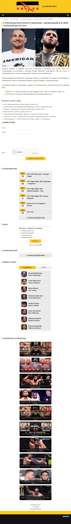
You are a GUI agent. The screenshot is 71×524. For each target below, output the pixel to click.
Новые (44, 267)
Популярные (27, 267)
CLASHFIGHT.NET (49, 6)
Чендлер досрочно (26, 235)
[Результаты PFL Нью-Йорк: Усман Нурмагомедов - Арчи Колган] (35, 430)
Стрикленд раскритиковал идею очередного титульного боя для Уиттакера (25, 114)
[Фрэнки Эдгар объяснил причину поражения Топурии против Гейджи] (35, 462)
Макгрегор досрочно (27, 231)
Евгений (28, 19)
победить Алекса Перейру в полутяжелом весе (42, 80)
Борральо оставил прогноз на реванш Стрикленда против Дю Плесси (24, 109)
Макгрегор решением (27, 233)
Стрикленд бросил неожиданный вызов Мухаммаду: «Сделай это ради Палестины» (27, 107)
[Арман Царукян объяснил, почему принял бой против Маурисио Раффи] (35, 382)
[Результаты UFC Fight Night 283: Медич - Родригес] (35, 366)
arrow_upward (67, 520)
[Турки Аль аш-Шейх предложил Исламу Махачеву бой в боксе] (35, 398)
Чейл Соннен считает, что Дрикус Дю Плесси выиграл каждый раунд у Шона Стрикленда (29, 116)
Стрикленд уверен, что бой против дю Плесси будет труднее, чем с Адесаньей (26, 119)
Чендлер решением (26, 237)
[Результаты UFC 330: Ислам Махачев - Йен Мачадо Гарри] (35, 414)
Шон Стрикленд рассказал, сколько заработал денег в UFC (20, 104)
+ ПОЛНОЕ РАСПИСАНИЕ (35, 218)
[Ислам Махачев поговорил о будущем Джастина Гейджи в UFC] (35, 478)
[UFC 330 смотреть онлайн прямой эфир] (35, 350)
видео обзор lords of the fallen (44, 19)
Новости (6, 19)
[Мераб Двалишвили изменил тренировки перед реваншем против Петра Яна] (35, 446)
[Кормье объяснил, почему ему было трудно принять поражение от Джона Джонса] (35, 494)
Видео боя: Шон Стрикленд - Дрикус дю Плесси (17, 111)
